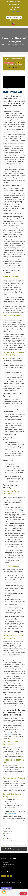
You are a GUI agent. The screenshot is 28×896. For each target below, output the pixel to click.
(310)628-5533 (6, 866)
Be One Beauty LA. (11, 813)
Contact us (10, 734)
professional (18, 510)
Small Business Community (14, 17)
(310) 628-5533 (15, 67)
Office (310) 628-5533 (14, 4)
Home (3, 44)
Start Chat (23, 893)
